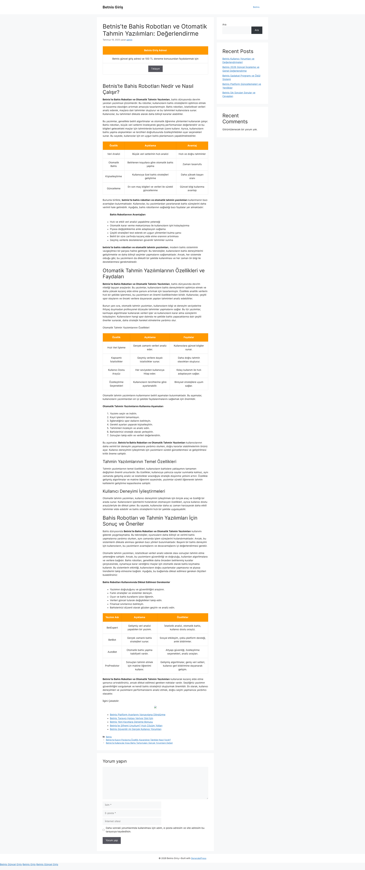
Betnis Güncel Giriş (11, 864)
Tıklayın (155, 68)
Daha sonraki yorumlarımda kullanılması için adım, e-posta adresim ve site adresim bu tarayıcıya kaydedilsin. (155, 830)
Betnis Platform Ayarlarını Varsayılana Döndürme (137, 714)
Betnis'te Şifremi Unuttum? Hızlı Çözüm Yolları (136, 725)
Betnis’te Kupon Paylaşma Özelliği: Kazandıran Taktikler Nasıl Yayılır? (138, 740)
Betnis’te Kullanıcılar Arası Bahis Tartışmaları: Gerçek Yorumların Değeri (139, 743)
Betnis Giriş (113, 7)
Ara (224, 24)
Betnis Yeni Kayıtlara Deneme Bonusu (131, 721)
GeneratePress (198, 858)
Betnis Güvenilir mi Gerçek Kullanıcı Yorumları (135, 729)
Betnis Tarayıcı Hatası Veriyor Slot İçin (131, 718)
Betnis (256, 7)
